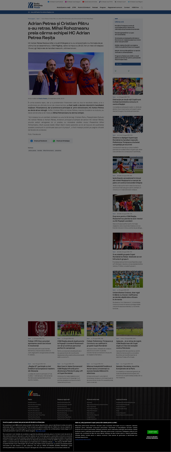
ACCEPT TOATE (153, 432)
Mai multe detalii (41, 431)
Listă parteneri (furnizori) (82, 439)
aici (54, 441)
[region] (85, 436)
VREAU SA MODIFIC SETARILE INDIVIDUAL (152, 437)
